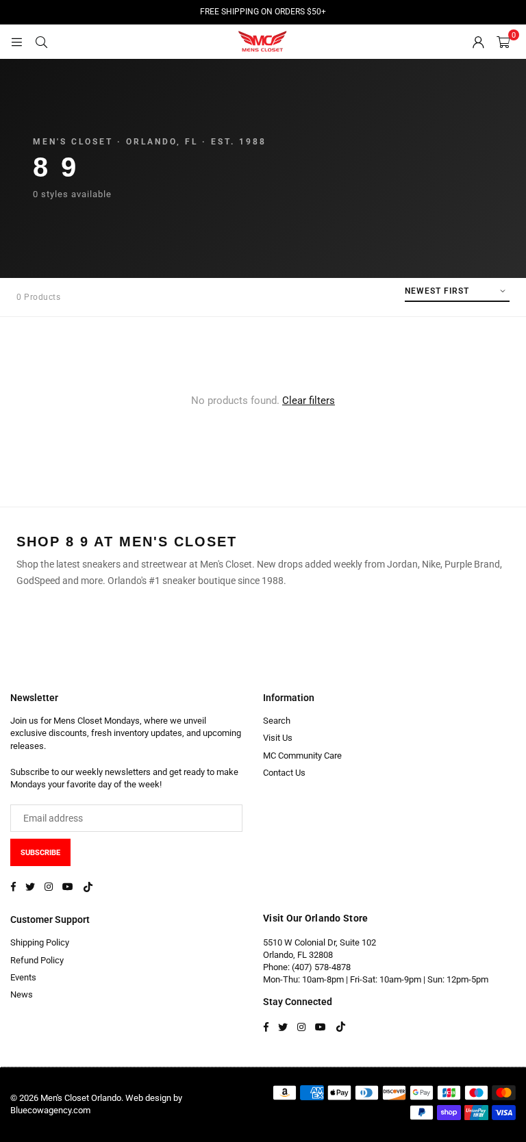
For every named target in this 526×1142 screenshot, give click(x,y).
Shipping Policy (39, 942)
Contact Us (284, 772)
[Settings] (478, 41)
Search (276, 720)
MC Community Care (302, 755)
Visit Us (277, 738)
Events (23, 977)
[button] (503, 41)
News (21, 994)
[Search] (41, 41)
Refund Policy (37, 960)
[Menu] (16, 41)
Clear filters (308, 400)
